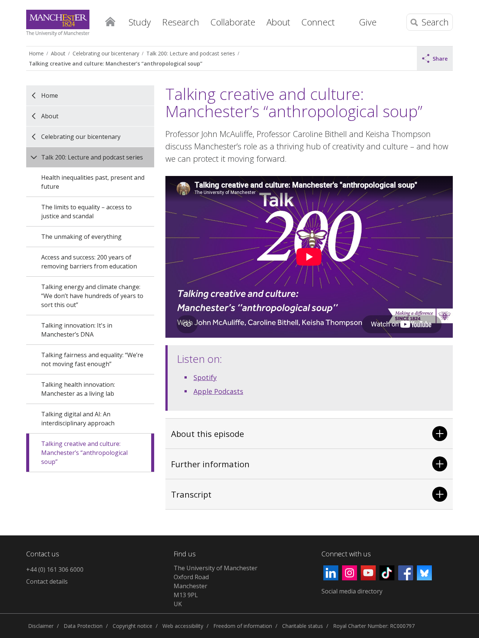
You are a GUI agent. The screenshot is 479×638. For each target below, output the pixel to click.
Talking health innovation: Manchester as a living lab (78, 389)
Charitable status (302, 625)
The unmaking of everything (81, 237)
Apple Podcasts (218, 391)
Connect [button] (318, 22)
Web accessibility (182, 625)
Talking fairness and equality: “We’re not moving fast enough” (92, 359)
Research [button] (180, 22)
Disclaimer (41, 625)
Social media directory (351, 591)
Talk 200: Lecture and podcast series (190, 53)
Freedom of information (242, 625)
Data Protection (83, 625)
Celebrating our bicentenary (106, 53)
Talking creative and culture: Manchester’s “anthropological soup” (115, 63)
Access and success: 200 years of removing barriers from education (89, 261)
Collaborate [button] (232, 22)
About (58, 53)
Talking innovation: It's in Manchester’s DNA (76, 329)
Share (440, 58)
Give (367, 22)
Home (110, 20)
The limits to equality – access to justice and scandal (86, 211)
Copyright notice (132, 625)
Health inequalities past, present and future (92, 182)
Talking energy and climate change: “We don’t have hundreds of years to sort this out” (92, 296)
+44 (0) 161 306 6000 (54, 569)
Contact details (47, 581)
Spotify (205, 377)
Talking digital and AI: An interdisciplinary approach (78, 418)
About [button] (278, 22)
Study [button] (140, 22)
